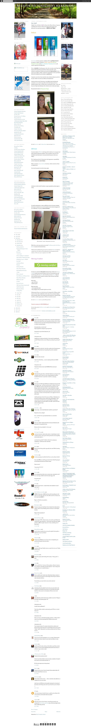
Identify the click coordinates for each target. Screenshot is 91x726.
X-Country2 (36, 554)
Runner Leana (36, 299)
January (18, 305)
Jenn (35, 381)
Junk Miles (65, 260)
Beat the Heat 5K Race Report (68, 348)
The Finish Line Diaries (67, 541)
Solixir (54, 63)
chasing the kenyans (67, 192)
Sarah (35, 354)
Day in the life (65, 174)
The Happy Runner (43, 144)
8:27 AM (36, 688)
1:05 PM (36, 696)
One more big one (19, 283)
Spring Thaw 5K (17, 135)
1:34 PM (36, 582)
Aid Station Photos (20, 263)
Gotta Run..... (37, 407)
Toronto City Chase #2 (18, 157)
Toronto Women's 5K (18, 186)
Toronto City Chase (18, 129)
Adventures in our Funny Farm (69, 307)
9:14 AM (36, 361)
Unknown (36, 537)
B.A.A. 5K (16, 203)
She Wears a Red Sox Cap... (68, 206)
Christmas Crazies (66, 486)
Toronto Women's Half (18, 195)
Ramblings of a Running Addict (69, 510)
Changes (64, 344)
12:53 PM (36, 543)
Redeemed (18, 252)
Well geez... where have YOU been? (69, 424)
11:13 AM (36, 514)
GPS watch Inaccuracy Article (68, 482)
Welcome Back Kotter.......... (67, 354)
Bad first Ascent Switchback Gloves (69, 217)
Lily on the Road (66, 460)
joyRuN (35, 420)
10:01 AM (36, 404)
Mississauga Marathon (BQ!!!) (20, 130)
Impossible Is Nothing (67, 370)
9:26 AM (36, 368)
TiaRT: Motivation (20, 287)
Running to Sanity (66, 451)
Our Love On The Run (67, 414)
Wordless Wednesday (66, 452)
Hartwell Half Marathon (18, 202)
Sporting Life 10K (17, 132)
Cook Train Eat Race (67, 543)
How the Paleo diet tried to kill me (68, 308)
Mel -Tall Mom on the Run (39, 492)
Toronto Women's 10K (18, 154)
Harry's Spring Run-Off (18, 170)
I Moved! (64, 478)
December (19, 239)
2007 (17, 310)
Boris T (35, 668)
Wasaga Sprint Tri (17, 117)
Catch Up (64, 396)
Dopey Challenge (65, 213)
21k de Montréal (17, 168)
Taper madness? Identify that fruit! (23, 257)
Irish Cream (36, 676)
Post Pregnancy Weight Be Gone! (69, 485)
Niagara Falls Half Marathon (19, 182)
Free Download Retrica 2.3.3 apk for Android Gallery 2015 (69, 321)
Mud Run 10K (17, 194)
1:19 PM (36, 560)
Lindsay (36, 644)
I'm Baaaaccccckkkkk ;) (67, 494)
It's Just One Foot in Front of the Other (69, 325)
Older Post (58, 711)
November (19, 241)
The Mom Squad (65, 470)
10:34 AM (36, 443)
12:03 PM (36, 526)
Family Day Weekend (66, 257)
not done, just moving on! (67, 439)
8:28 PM (36, 673)
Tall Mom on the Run (67, 173)
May (18, 298)
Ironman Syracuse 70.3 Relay (19, 116)
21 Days (64, 347)
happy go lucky (66, 539)
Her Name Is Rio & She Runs (68, 361)
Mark (35, 346)
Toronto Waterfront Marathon (20, 111)
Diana (35, 446)
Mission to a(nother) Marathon (45, 5)
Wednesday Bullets (20, 288)
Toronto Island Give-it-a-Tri (19, 119)
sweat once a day (66, 201)
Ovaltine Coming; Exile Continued (68, 265)
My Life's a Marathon (67, 225)
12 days (17, 272)
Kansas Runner (66, 357)
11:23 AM (36, 650)
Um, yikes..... (65, 457)
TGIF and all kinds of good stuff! (22, 285)
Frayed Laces (36, 144)
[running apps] (17, 63)
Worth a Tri (65, 523)
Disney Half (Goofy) (18, 176)
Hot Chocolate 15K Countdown (68, 371)
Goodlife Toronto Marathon (19, 149)
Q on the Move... (66, 527)
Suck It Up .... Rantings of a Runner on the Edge (68, 250)
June (18, 296)
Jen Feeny (36, 455)
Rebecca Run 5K (17, 124)
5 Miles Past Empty (66, 188)
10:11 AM (36, 429)
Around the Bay (17, 172)
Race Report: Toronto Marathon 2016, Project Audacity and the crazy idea (69, 246)
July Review (65, 443)
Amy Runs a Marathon (67, 395)
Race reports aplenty (66, 419)
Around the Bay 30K (18, 138)
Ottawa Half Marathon (18, 197)
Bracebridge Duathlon (18, 122)
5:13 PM (36, 601)
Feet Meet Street (66, 264)
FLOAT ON (65, 177)
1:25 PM (36, 569)
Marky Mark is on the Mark (68, 230)
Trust (63, 292)
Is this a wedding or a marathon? (22, 255)
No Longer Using (37, 432)
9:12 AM (36, 351)
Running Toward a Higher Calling (68, 423)
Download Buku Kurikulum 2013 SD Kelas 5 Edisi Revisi (69, 332)
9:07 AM (36, 343)
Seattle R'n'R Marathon (18, 162)
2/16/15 (64, 312)
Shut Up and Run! (66, 181)
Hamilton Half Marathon (19, 211)
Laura (35, 546)
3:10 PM (36, 665)
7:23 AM (36, 641)
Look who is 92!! (66, 461)
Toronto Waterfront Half (18, 151)
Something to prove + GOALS (22, 259)
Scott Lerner (33, 60)
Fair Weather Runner (67, 438)
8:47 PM (36, 612)
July (18, 294)
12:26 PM (36, 534)
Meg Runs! (65, 446)
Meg (35, 317)
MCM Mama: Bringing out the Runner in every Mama (69, 136)
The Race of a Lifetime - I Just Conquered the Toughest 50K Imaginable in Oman (68, 183)
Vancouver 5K (65, 231)
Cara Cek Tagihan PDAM (67, 269)
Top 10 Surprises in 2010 (67, 520)
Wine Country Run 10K (18, 192)
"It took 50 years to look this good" (69, 316)
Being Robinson (37, 529)
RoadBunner (65, 212)
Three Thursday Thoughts (67, 428)
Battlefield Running (66, 142)
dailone (35, 699)
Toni (35, 371)
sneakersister (65, 343)
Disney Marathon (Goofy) (19, 175)
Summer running (65, 236)
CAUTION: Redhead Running (68, 378)
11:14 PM (36, 632)
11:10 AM (36, 501)
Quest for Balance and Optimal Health (69, 469)
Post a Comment (34, 709)
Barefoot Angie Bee (66, 295)
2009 (17, 238)
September (19, 245)
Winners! (18, 264)
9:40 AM (36, 378)
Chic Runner (36, 586)
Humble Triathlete (66, 519)
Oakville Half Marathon (18, 113)
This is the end (65, 375)
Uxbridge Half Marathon (19, 134)
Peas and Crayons (66, 196)
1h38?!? (64, 498)
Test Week (64, 384)
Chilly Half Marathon (18, 140)
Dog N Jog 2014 (65, 358)
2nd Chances (65, 529)
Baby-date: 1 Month (66, 405)
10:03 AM (36, 417)
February (18, 304)
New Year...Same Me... (67, 189)
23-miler (18, 281)
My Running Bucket (67, 387)
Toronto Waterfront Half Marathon (20, 228)
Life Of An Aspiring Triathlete (69, 525)
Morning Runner (66, 374)
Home (46, 711)
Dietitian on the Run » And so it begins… (69, 167)
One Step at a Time (66, 493)
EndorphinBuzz (37, 635)
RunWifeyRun (65, 501)
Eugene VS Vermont (66, 278)
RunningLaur (37, 505)
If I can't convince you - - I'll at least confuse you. (69, 301)
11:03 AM (36, 469)
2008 (17, 308)
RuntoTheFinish (66, 286)
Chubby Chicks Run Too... (68, 339)
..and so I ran (65, 514)
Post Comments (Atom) (41, 714)
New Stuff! (18, 261)
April (18, 300)
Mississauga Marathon (18, 165)
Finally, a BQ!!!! (65, 415)
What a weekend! (19, 274)
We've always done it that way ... (68, 367)
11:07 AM (36, 489)
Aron (35, 563)
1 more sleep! (19, 253)
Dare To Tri (65, 427)
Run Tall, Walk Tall (67, 216)
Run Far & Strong (66, 455)
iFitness (53, 249)
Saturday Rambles (19, 266)
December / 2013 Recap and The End (69, 379)
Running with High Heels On (68, 319)
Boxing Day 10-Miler (18, 146)
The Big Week (19, 290)
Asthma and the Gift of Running (69, 489)
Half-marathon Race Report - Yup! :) (69, 336)
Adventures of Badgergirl (68, 272)
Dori (42, 274)
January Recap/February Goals (68, 261)
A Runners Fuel (66, 234)
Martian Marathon (17, 137)
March (18, 302)
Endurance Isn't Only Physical (69, 545)
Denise (35, 472)
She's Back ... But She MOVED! (68, 502)
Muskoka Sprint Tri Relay (19, 159)
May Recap (64, 401)
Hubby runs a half (19, 279)
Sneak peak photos (20, 247)
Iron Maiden (65, 511)
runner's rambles (66, 161)
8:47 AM (36, 333)
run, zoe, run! (65, 391)
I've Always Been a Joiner (68, 239)
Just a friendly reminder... (67, 465)
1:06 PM (36, 551)
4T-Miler (16, 148)
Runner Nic (65, 530)
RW (35, 691)
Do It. (64, 505)
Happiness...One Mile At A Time (69, 383)
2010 (17, 236)
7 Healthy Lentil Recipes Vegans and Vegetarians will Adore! (69, 198)
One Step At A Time (67, 256)
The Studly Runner (66, 534)
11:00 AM (36, 451)
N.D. (35, 483)
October (18, 243)
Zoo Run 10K (16, 114)
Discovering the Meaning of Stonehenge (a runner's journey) (69, 432)
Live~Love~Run (66, 330)
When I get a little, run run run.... (69, 311)
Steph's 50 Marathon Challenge (69, 408)
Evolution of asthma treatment (68, 490)
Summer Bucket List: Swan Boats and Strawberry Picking (69, 208)
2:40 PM (36, 592)
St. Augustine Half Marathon (67, 193)
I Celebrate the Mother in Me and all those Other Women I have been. (69, 297)
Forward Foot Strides (67, 268)
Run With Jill (65, 281)
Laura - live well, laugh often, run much (68, 400)
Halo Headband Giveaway (21, 270)
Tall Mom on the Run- (67, 532)
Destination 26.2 (66, 404)
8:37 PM (36, 706)
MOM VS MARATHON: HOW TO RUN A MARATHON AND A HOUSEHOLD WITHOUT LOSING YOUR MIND (69, 475)
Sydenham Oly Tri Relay (19, 125)
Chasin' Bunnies (66, 315)
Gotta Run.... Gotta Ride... (68, 291)
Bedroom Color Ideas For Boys (68, 388)
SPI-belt (40, 152)
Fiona (54, 274)
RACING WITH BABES (67, 366)
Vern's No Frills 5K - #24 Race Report (69, 506)
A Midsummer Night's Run (19, 156)
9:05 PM (36, 621)
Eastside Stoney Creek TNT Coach (68, 352)
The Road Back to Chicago (68, 442)
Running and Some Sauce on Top (69, 481)
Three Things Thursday (20, 268)
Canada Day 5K (17, 127)
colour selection (42, 163)
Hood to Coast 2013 (66, 392)
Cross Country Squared (67, 418)
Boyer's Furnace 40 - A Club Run (68, 326)
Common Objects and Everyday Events (69, 537)
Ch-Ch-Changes (65, 178)
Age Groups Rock (66, 277)
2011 (17, 234)
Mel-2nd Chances (37, 517)
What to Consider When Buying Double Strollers (68, 363)
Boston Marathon (66, 283)
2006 (17, 311)
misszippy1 (65, 156)
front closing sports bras (43, 703)
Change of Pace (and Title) (67, 340)
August (18, 293)
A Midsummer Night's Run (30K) (20, 121)
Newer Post (33, 711)
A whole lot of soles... (67, 244)
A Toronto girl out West (39, 654)
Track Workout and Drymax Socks (23, 276)
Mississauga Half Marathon (19, 199)
